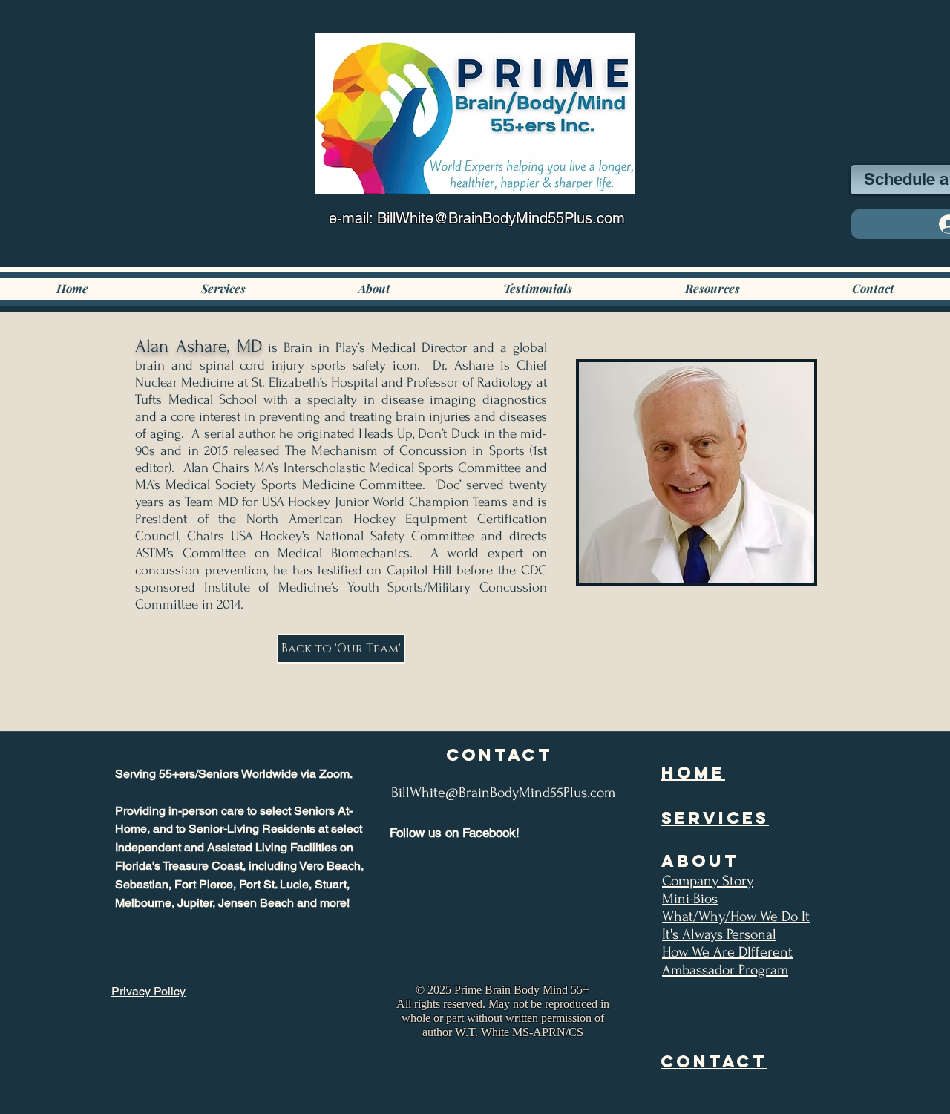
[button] (374, 289)
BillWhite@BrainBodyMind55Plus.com (503, 792)
